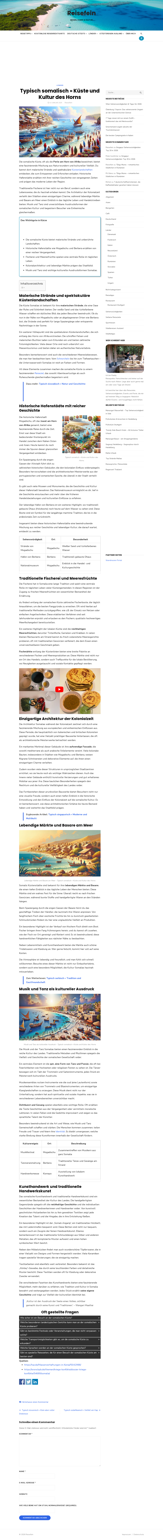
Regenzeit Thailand (114, 469)
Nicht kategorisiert (113, 289)
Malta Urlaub (111, 453)
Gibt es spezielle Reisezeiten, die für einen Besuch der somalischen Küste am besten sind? (58, 1354)
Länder (92, 33)
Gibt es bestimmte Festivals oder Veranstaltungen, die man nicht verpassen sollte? (58, 1332)
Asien (108, 202)
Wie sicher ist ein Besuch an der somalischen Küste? (46, 1317)
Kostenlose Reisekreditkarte (49, 33)
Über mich (131, 33)
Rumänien (112, 261)
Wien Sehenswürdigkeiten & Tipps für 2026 (123, 104)
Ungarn (111, 283)
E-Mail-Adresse (27, 1483)
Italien (110, 245)
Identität (60, 1131)
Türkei (110, 277)
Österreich (112, 256)
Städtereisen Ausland (110, 33)
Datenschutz (139, 1534)
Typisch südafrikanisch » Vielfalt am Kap (81, 1410)
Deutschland (111, 219)
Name (22, 1471)
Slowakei (111, 267)
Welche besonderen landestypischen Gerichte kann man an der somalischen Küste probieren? (58, 1324)
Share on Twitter (28, 1382)
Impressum (126, 1534)
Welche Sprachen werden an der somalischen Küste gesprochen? (53, 1347)
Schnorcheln (63, 358)
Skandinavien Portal (114, 560)
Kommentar (25, 1434)
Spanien (111, 272)
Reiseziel (39, 373)
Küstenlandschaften (82, 169)
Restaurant (110, 301)
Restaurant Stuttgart (116, 305)
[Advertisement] (81, 60)
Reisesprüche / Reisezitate (116, 464)
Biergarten (110, 208)
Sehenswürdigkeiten (114, 311)
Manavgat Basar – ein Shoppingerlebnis (122, 439)
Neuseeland (112, 250)
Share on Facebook (22, 1382)
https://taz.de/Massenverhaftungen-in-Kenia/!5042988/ (52, 1364)
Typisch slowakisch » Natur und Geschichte (62, 383)
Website (23, 1494)
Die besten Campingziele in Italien (119, 135)
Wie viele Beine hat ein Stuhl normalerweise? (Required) (47, 1505)
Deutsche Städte (76, 33)
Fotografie (110, 224)
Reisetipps (25, 33)
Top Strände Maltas (114, 458)
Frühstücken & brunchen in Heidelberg (121, 419)
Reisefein (81, 13)
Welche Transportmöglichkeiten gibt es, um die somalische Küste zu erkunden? (54, 1341)
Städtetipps (110, 334)
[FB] (141, 38)
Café (108, 213)
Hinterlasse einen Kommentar (35, 1402)
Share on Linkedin (35, 1382)
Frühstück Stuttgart (113, 424)
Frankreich (112, 240)
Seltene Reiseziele (113, 317)
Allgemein (110, 197)
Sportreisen (110, 323)
